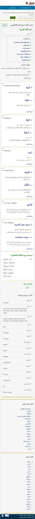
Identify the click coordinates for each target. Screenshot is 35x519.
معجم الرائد (26, 48)
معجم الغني (26, 45)
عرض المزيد (30, 111)
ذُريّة (28, 354)
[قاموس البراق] (30, 3)
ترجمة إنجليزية (26, 60)
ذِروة (28, 342)
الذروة (28, 360)
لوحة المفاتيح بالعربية (26, 7)
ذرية (28, 316)
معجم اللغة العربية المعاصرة (22, 42)
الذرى (28, 330)
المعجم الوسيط (25, 51)
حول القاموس (12, 7)
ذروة (28, 306)
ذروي (28, 300)
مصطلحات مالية (25, 57)
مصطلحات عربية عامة (23, 54)
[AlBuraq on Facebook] (2, 516)
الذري (28, 348)
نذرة (28, 324)
